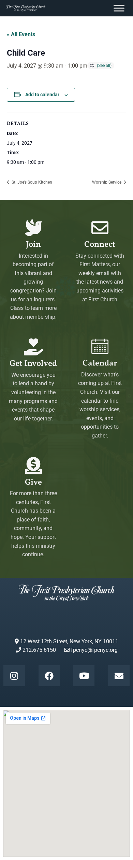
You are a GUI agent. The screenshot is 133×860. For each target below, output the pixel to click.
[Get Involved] (33, 346)
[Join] (33, 227)
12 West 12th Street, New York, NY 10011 (68, 641)
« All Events (21, 34)
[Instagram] (14, 675)
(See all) (104, 65)
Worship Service (107, 182)
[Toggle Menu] (119, 8)
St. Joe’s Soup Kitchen (31, 182)
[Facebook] (49, 675)
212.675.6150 (38, 650)
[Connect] (99, 227)
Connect (99, 244)
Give (33, 482)
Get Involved (33, 364)
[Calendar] (99, 346)
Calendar (100, 363)
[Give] (33, 465)
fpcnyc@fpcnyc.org (94, 650)
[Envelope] (118, 675)
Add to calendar (42, 94)
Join (33, 244)
